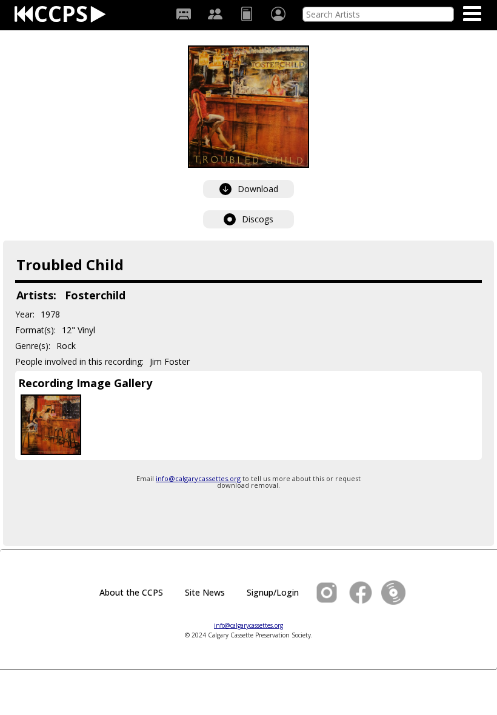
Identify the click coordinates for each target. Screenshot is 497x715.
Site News (205, 592)
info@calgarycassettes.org (198, 478)
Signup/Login (273, 592)
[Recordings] (183, 14)
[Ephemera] (246, 14)
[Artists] (215, 14)
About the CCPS (131, 592)
